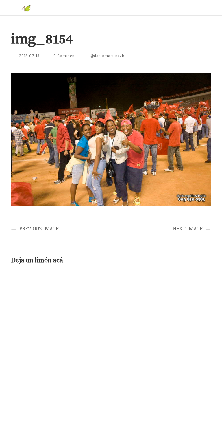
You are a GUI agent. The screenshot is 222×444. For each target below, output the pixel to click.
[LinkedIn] (166, 23)
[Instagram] (199, 23)
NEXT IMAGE (192, 228)
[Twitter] (150, 23)
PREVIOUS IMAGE (35, 228)
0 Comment (64, 55)
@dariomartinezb (107, 55)
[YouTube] (183, 23)
